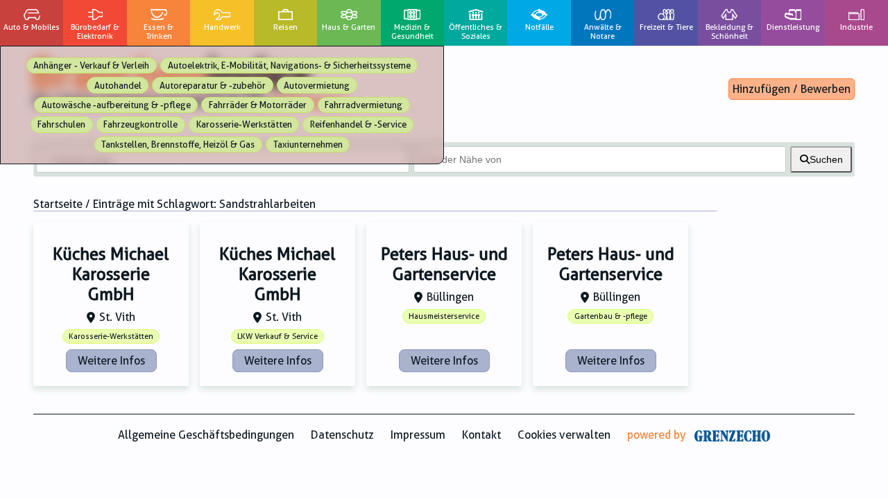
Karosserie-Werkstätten (244, 124)
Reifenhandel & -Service (358, 124)
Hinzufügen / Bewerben (792, 89)
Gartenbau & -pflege (610, 316)
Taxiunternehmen (308, 144)
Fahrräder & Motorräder (258, 105)
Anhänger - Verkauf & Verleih (91, 65)
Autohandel (118, 85)
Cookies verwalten (564, 434)
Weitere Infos (111, 360)
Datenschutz (342, 434)
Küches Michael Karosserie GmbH (111, 274)
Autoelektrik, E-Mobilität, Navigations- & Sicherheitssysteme (289, 65)
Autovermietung (317, 85)
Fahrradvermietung (363, 105)
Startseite (58, 204)
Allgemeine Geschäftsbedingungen (206, 434)
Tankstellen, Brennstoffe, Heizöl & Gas (178, 144)
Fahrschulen (61, 124)
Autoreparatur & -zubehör (213, 85)
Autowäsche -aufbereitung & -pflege (116, 105)
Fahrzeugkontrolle (140, 124)
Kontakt (481, 434)
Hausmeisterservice (444, 316)
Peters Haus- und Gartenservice (444, 264)
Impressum (418, 434)
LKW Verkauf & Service (277, 336)
